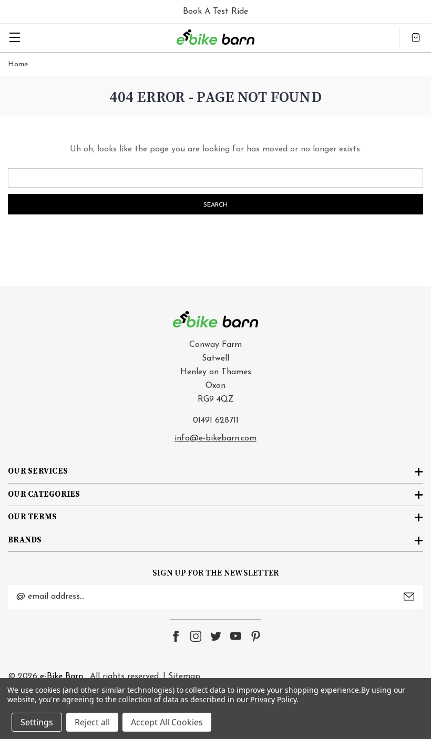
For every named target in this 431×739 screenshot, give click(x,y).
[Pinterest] (255, 636)
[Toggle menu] (14, 37)
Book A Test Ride (215, 11)
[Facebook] (175, 636)
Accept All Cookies (167, 722)
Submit (409, 596)
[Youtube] (235, 636)
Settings (36, 722)
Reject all (92, 722)
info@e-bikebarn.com (215, 438)
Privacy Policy (273, 699)
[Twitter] (215, 636)
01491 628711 (216, 420)
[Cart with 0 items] (415, 37)
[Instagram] (195, 636)
